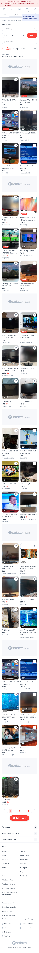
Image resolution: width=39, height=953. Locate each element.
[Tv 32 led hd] (10, 622)
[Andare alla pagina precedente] (6, 811)
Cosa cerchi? (6, 24)
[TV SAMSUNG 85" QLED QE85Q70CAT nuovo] (10, 707)
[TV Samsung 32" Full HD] (10, 475)
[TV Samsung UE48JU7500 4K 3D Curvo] (10, 125)
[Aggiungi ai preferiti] (16, 79)
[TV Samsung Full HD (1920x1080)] (10, 559)
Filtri (32, 35)
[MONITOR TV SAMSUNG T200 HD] (10, 210)
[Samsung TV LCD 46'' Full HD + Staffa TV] (28, 92)
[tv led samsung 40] (28, 740)
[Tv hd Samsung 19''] (28, 392)
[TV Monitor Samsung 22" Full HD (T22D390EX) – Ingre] (28, 707)
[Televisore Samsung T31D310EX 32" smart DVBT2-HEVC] (28, 276)
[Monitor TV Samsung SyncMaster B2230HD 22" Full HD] (10, 158)
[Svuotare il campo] (34, 28)
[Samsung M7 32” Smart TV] (28, 507)
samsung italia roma (15, 15)
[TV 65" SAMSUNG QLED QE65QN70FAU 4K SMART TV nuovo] (28, 559)
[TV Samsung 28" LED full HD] (28, 125)
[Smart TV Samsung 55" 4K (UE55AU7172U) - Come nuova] (28, 622)
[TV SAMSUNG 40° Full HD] (10, 92)
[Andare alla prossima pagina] (33, 811)
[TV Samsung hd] (10, 392)
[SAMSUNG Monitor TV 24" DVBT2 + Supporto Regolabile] (10, 243)
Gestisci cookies (7, 876)
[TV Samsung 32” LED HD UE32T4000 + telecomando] (10, 443)
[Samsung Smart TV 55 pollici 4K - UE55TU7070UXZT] (28, 158)
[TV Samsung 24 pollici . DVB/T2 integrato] (10, 740)
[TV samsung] (10, 790)
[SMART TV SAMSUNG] (28, 590)
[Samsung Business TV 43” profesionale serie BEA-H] (28, 210)
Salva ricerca (8, 48)
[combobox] (19, 28)
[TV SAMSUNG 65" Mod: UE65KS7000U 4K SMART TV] (10, 507)
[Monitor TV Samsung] (10, 590)
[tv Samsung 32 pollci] (28, 243)
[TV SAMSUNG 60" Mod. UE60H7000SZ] (28, 443)
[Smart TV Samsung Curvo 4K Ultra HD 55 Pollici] (10, 361)
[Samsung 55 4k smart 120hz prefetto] (28, 328)
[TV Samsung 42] (28, 475)
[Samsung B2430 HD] (28, 361)
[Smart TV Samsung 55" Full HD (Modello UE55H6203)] (10, 328)
